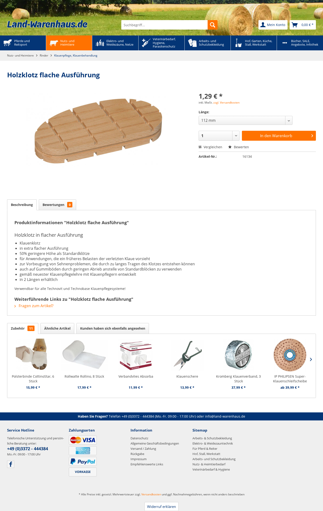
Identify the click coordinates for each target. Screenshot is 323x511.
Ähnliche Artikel (57, 328)
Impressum (139, 459)
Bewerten (241, 147)
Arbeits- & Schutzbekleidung (212, 438)
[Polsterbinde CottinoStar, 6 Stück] (33, 355)
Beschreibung (22, 204)
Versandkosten (151, 494)
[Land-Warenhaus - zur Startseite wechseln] (47, 24)
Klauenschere (187, 376)
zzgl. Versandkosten (226, 102)
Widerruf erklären (161, 506)
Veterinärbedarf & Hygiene (211, 469)
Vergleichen (212, 147)
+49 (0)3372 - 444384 (138, 416)
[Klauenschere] (187, 355)
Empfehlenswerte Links (147, 464)
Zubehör (22, 328)
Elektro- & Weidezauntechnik (212, 443)
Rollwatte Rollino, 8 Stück (84, 376)
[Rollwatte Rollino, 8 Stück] (84, 355)
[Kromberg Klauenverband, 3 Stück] (238, 355)
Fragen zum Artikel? (35, 305)
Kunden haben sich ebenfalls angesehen (112, 328)
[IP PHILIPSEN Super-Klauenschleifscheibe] (290, 355)
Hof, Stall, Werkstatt (206, 454)
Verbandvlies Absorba (135, 376)
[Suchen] (213, 25)
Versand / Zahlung (143, 448)
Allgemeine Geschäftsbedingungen (155, 443)
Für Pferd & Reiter (204, 448)
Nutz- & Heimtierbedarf (208, 464)
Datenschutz (139, 438)
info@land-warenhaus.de (225, 416)
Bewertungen (57, 204)
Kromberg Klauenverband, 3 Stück (238, 378)
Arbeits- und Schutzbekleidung (214, 459)
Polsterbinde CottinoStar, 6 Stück (33, 378)
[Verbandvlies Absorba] (136, 355)
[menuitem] (169, 25)
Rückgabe (137, 454)
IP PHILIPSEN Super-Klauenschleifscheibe (290, 378)
